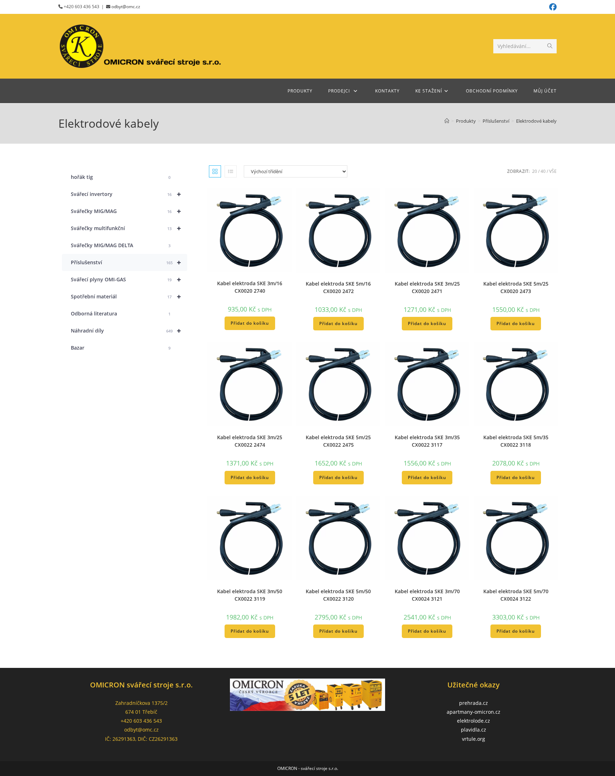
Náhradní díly (126, 330)
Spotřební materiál (126, 296)
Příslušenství (126, 262)
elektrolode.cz (473, 720)
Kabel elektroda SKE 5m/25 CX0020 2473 (515, 287)
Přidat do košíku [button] (250, 323)
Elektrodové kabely (536, 121)
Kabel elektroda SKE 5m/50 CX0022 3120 (338, 595)
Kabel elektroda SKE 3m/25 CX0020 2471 (427, 287)
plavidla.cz (473, 729)
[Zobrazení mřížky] (215, 171)
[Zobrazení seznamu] (231, 171)
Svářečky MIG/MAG (126, 211)
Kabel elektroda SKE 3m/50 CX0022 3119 (249, 595)
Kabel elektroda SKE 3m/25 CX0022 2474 (249, 441)
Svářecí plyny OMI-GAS (126, 279)
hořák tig (120, 177)
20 (534, 171)
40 (543, 171)
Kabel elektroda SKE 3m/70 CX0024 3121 (427, 595)
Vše (553, 171)
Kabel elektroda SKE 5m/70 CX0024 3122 (515, 595)
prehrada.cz (473, 703)
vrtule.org (473, 738)
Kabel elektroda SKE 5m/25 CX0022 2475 (338, 441)
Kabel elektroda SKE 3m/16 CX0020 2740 (249, 287)
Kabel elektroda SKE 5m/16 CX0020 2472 (338, 287)
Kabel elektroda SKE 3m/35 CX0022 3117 (427, 441)
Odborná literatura (120, 313)
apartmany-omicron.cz (473, 711)
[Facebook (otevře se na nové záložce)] (552, 7)
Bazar (120, 347)
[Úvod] (447, 121)
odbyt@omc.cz (125, 7)
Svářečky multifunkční (126, 228)
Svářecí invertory (126, 194)
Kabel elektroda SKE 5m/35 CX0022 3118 (515, 441)
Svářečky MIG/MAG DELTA (120, 245)
